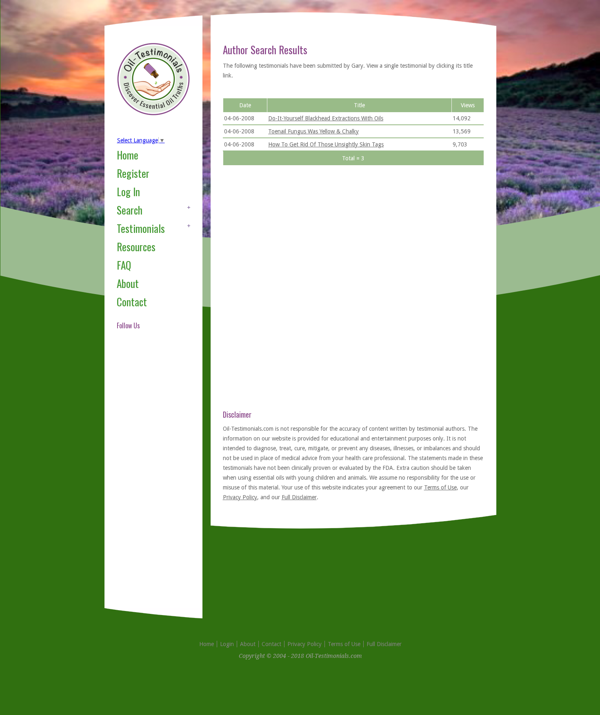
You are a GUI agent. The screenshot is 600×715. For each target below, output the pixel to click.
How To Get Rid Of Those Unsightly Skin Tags (326, 144)
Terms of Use (440, 487)
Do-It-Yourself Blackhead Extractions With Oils (325, 118)
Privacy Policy (240, 497)
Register (133, 173)
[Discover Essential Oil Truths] (153, 114)
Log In (128, 191)
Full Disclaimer (299, 497)
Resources (136, 246)
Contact (132, 302)
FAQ (124, 265)
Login (227, 644)
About (128, 283)
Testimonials (141, 228)
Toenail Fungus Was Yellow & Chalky (313, 131)
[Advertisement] (149, 478)
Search (129, 210)
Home (127, 155)
